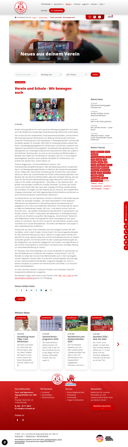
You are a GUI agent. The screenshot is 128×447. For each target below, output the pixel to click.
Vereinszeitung (48, 397)
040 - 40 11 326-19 (66, 275)
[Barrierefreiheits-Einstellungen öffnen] (89, 17)
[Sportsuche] (126, 226)
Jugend (85, 4)
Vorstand (45, 392)
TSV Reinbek (46, 4)
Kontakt (44, 10)
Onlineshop (58, 10)
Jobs (101, 4)
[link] (26, 342)
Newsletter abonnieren (102, 406)
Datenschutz (30, 436)
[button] (16, 290)
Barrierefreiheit (42, 436)
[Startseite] (26, 7)
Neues (68, 4)
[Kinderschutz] (110, 16)
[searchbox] (26, 75)
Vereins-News (43, 17)
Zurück (21, 299)
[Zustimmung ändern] (4, 442)
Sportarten (58, 4)
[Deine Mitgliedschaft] (126, 219)
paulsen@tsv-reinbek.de (25, 278)
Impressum (19, 436)
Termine (77, 4)
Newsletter (71, 395)
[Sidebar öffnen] (99, 17)
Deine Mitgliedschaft (75, 392)
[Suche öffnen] (95, 17)
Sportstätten (47, 395)
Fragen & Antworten (75, 400)
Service (93, 4)
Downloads (71, 397)
